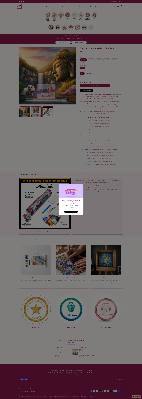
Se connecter (74, 209)
